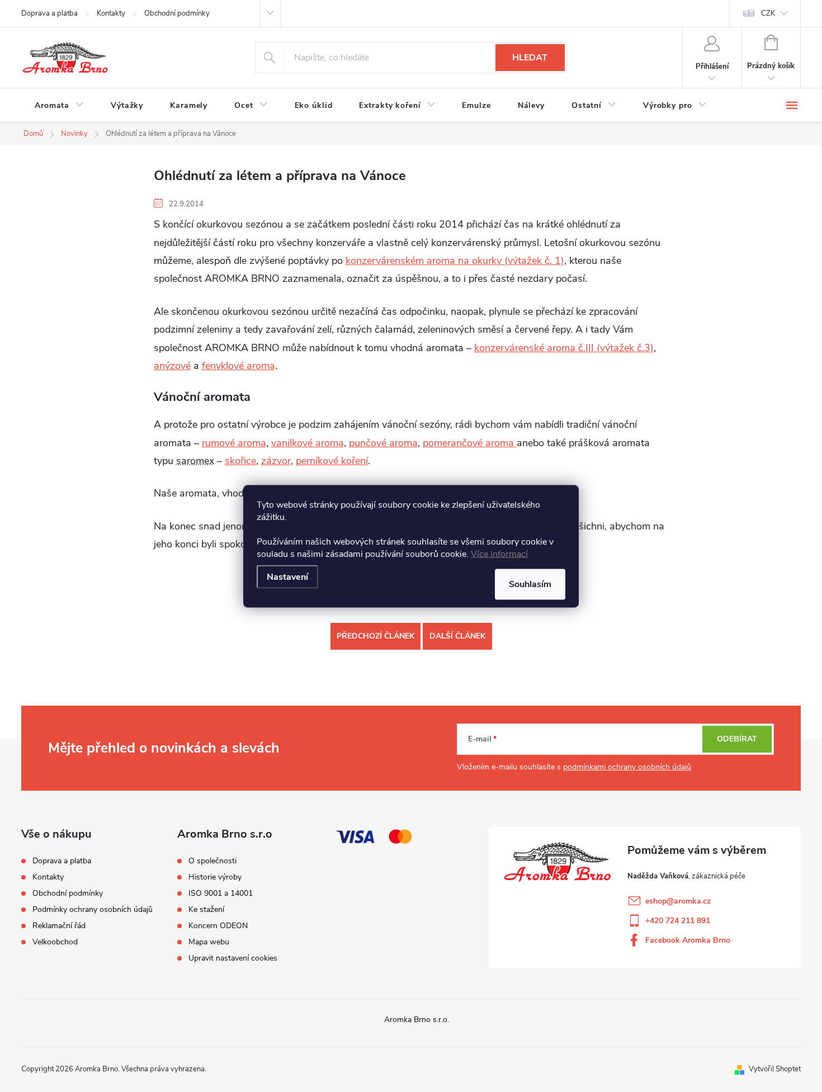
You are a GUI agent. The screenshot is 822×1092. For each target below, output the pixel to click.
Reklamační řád (59, 925)
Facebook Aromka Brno (687, 940)
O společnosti (212, 861)
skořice (240, 460)
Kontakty (111, 13)
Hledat (529, 57)
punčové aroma (383, 443)
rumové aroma (234, 443)
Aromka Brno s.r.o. (416, 1019)
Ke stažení (206, 909)
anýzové (172, 365)
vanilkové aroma (307, 443)
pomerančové (454, 443)
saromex (195, 460)
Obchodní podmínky (177, 13)
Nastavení (287, 576)
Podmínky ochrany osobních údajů (92, 909)
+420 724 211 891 (677, 920)
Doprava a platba (49, 13)
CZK (768, 13)
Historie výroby (215, 877)
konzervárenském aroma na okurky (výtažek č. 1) (455, 260)
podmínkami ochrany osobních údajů (627, 767)
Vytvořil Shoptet (775, 1069)
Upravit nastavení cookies (232, 958)
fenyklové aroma (238, 365)
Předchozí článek (375, 636)
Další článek (457, 636)
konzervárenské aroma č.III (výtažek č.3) (564, 347)
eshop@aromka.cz (678, 901)
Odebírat (737, 739)
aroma (501, 443)
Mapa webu (208, 942)
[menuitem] (59, 105)
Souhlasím (530, 584)
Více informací (499, 553)
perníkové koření (332, 460)
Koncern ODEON (218, 925)
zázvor (276, 460)
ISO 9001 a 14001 (220, 893)
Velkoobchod (55, 942)
